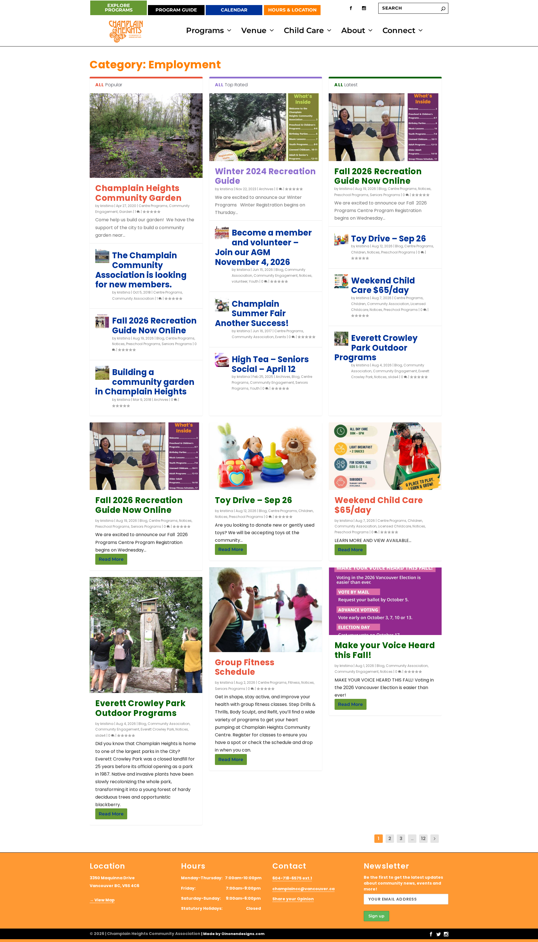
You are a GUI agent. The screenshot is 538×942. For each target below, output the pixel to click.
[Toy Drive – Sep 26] (341, 239)
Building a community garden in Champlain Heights (144, 382)
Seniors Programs (177, 343)
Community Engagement (276, 275)
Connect (398, 31)
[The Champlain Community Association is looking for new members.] (102, 256)
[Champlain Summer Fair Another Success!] (222, 304)
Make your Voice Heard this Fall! (385, 650)
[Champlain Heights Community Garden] (146, 135)
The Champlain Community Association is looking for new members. (141, 270)
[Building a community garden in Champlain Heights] (102, 373)
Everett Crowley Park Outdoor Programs (376, 347)
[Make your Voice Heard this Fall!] (385, 601)
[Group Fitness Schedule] (265, 609)
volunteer (239, 281)
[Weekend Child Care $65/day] (341, 281)
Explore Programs (119, 8)
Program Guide (176, 10)
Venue (253, 31)
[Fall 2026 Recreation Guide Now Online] (102, 321)
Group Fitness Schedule (245, 667)
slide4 (393, 377)
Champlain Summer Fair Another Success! (252, 313)
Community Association (133, 298)
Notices (118, 343)
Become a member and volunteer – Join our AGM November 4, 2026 (263, 247)
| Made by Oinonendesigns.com (233, 933)
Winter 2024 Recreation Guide (265, 176)
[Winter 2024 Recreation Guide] (265, 127)
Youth (254, 281)
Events (280, 336)
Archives (161, 399)
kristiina (106, 205)
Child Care (304, 31)
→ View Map (102, 900)
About (353, 31)
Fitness (294, 682)
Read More (111, 559)
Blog (160, 338)
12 (423, 838)
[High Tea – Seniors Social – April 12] (222, 360)
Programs (205, 31)
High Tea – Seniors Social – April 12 (270, 364)
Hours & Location (292, 10)
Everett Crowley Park (157, 729)
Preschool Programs (143, 343)
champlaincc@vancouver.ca (303, 889)
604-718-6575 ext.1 (292, 878)
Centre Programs (153, 205)
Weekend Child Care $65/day (383, 285)
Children (358, 252)
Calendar (234, 10)
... (412, 838)
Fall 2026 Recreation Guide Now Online (154, 325)
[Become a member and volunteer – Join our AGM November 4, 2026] (222, 233)
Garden (125, 211)
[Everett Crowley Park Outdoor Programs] (341, 339)
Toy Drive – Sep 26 (388, 238)
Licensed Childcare (394, 526)
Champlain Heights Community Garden (138, 193)
